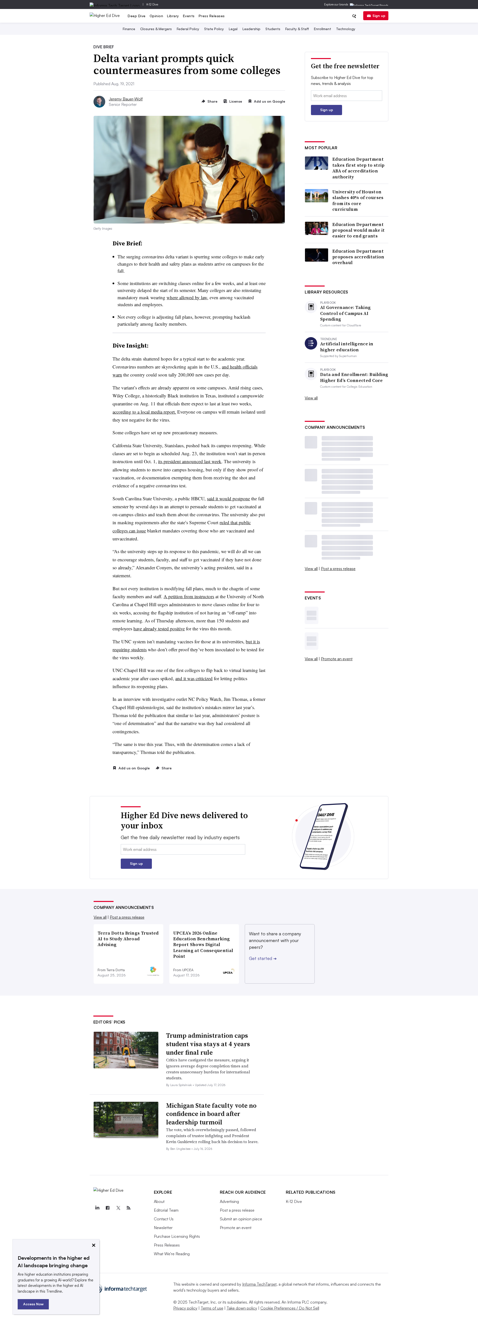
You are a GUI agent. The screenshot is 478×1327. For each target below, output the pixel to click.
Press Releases (212, 16)
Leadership (251, 29)
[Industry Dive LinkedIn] (97, 1208)
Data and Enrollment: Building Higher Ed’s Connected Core (354, 377)
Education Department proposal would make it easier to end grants (358, 230)
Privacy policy (185, 1308)
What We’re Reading (172, 1253)
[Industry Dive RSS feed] (128, 1208)
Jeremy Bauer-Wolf (126, 98)
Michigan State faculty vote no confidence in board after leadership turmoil (211, 1114)
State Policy (214, 29)
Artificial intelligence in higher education (346, 347)
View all (311, 397)
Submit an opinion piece (241, 1218)
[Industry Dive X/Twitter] (118, 1208)
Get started (263, 958)
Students (272, 29)
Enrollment (322, 29)
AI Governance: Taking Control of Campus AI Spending (345, 313)
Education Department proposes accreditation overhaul (358, 257)
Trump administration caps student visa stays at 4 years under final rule (208, 1044)
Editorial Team (166, 1210)
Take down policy (242, 1308)
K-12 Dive (152, 4)
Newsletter (163, 1227)
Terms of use (212, 1308)
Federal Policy (188, 29)
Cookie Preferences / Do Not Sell (289, 1308)
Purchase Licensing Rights (177, 1236)
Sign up (378, 15)
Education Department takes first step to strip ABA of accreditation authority (358, 168)
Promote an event (337, 658)
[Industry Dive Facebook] (108, 1208)
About (159, 1201)
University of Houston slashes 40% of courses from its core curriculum (358, 200)
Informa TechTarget (259, 1284)
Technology (345, 29)
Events (189, 16)
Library (173, 16)
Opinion (156, 16)
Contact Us (164, 1218)
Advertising (229, 1201)
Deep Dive (137, 16)
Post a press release (338, 568)
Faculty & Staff (297, 29)
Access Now (33, 1304)
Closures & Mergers (156, 29)
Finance (129, 29)
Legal (233, 29)
